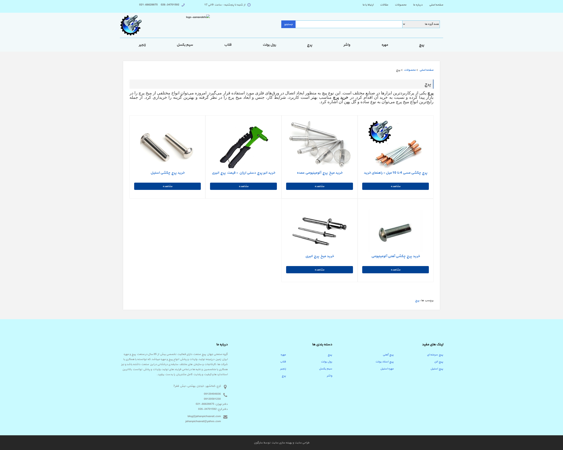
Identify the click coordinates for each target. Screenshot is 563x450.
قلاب (227, 44)
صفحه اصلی (436, 5)
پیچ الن (438, 362)
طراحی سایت (301, 443)
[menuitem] (432, 5)
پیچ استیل (436, 369)
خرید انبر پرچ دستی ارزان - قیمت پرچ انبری (243, 172)
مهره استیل (387, 369)
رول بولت (269, 44)
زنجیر (142, 44)
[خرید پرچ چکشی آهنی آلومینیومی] (395, 230)
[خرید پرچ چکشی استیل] (167, 147)
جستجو (288, 24)
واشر (347, 44)
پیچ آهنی (388, 355)
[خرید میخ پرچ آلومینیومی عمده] (319, 145)
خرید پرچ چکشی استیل (167, 172)
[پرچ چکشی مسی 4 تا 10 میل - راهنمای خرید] (395, 147)
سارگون (258, 443)
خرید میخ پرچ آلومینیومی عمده (319, 172)
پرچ (309, 44)
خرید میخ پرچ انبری (319, 256)
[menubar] (399, 5)
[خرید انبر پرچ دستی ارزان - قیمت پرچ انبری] (243, 147)
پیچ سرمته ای (435, 355)
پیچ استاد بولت (384, 362)
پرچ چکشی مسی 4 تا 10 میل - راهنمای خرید (395, 172)
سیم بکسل (185, 44)
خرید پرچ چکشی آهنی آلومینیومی (395, 256)
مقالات (384, 5)
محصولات (400, 5)
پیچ (421, 44)
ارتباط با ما (367, 5)
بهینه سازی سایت (281, 443)
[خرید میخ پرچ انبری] (319, 230)
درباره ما (417, 5)
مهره (384, 44)
